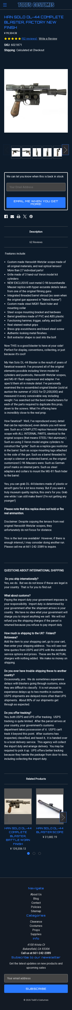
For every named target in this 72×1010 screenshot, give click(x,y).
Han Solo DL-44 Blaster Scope (49, 830)
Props (36, 930)
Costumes (36, 925)
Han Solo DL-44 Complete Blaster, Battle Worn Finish (18, 836)
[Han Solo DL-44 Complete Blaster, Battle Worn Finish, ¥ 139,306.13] (18, 806)
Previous (6, 149)
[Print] (18, 216)
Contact (36, 902)
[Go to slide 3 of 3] (39, 853)
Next (65, 149)
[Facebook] (6, 216)
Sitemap (36, 911)
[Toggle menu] (5, 5)
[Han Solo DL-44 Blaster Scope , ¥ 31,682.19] (50, 806)
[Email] (12, 216)
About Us (36, 894)
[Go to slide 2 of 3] (34, 853)
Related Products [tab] (36, 778)
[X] (25, 216)
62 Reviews (36, 242)
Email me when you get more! (36, 202)
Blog (36, 898)
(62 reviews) (30, 38)
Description (36, 231)
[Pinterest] (31, 216)
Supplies (36, 934)
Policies (36, 907)
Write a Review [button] (48, 38)
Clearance (36, 921)
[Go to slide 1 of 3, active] (28, 853)
